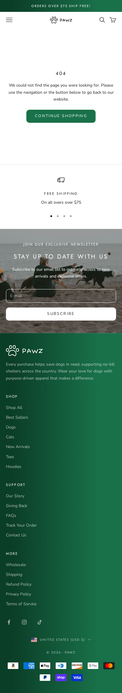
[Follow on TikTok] (40, 622)
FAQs (11, 515)
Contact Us (16, 535)
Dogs (11, 427)
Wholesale (16, 565)
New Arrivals (18, 447)
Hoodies (13, 466)
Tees (10, 457)
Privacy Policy (18, 594)
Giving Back (16, 506)
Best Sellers (17, 417)
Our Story (15, 496)
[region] (61, 191)
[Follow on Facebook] (9, 622)
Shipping (14, 574)
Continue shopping (61, 116)
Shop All (14, 407)
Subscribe (61, 313)
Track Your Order (21, 525)
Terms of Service (21, 604)
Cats (10, 437)
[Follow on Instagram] (24, 622)
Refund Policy (18, 584)
